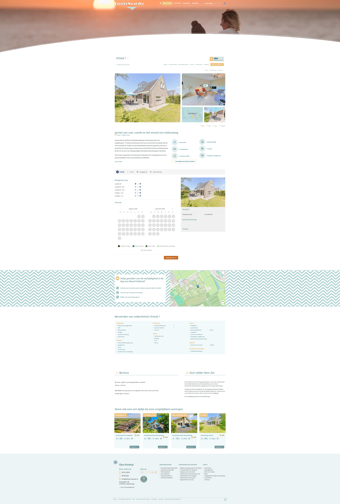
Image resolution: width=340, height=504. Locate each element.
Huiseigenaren (208, 470)
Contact (160, 499)
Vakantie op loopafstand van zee (190, 474)
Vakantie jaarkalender (167, 470)
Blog (205, 474)
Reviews (206, 64)
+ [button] (222, 301)
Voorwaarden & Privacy (143, 499)
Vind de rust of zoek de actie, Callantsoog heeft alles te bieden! (140, 288)
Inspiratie (154, 499)
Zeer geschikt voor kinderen (188, 470)
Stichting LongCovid (124, 499)
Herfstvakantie (165, 472)
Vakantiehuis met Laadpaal (188, 476)
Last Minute (208, 478)
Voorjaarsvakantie (166, 476)
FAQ (133, 499)
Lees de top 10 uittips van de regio (131, 293)
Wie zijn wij (207, 468)
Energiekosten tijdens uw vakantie (214, 476)
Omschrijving (173, 64)
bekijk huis (133, 447)
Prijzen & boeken (216, 64)
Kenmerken (199, 64)
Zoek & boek (213, 70)
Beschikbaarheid (183, 64)
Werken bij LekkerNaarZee (173, 499)
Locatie (192, 64)
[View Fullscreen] (223, 272)
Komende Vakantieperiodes (169, 468)
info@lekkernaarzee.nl (130, 479)
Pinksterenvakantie (167, 478)
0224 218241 (126, 472)
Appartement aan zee (186, 480)
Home (206, 70)
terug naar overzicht (123, 64)
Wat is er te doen (209, 472)
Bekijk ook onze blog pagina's (130, 297)
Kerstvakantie (165, 474)
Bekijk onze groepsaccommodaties (191, 468)
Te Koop (206, 480)
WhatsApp (125, 476)
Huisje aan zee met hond (187, 472)
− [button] (222, 304)
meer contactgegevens (127, 487)
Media (165, 64)
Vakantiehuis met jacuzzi (187, 478)
